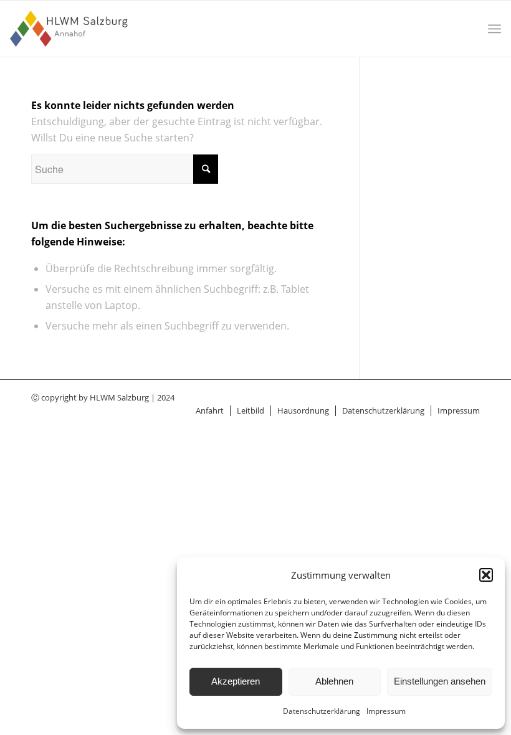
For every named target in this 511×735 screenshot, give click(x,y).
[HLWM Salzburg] (70, 29)
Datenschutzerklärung (321, 711)
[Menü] (494, 28)
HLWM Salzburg (119, 397)
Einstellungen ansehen (439, 681)
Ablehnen (334, 681)
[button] (486, 575)
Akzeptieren (235, 681)
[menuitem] (494, 28)
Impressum (386, 711)
